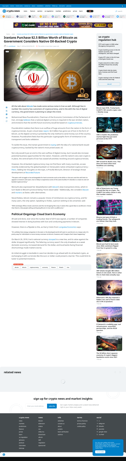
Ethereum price (21, 16)
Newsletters (40, 6)
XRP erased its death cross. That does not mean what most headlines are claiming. (108, 164)
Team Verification (63, 432)
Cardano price (82, 16)
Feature (32, 11)
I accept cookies (100, 452)
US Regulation (49, 11)
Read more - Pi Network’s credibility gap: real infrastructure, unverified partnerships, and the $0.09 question (109, 314)
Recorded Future (32, 172)
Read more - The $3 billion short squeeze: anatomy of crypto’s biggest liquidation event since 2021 (109, 343)
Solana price (56, 16)
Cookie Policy (81, 426)
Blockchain (41, 434)
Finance (53, 267)
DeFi (39, 440)
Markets (58, 11)
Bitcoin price (8, 16)
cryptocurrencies (75, 122)
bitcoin (55, 187)
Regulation (41, 443)
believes (26, 120)
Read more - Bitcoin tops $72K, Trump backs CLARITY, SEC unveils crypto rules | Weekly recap (109, 98)
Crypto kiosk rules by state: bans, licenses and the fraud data (107, 72)
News (25, 11)
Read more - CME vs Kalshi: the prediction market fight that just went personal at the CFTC (109, 125)
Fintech (61, 267)
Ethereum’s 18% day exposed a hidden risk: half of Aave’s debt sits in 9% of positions (108, 299)
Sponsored (41, 445)
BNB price (44, 16)
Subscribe (52, 406)
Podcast (21, 443)
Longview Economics (67, 227)
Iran (68, 267)
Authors (60, 434)
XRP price (33, 16)
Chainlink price (95, 16)
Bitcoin (24, 267)
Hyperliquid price (68, 16)
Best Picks (62, 6)
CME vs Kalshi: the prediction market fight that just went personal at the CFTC (107, 137)
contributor (12, 46)
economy (45, 267)
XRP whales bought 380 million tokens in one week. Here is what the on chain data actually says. (109, 273)
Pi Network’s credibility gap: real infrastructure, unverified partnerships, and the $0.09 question (108, 327)
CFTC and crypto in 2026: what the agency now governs (108, 45)
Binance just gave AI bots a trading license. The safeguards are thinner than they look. (108, 219)
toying (53, 145)
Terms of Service (82, 421)
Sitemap (21, 448)
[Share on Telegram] (6, 117)
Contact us (27, 6)
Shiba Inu (41, 432)
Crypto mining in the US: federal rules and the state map (109, 78)
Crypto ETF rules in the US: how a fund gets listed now (108, 58)
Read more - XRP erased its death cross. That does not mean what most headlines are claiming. (109, 151)
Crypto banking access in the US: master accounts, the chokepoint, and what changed (109, 51)
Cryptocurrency (34, 267)
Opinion (39, 11)
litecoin (86, 189)
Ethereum (41, 423)
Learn (81, 11)
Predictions (67, 11)
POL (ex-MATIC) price (108, 16)
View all (109, 84)
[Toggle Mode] (122, 6)
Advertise (47, 6)
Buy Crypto (6, 6)
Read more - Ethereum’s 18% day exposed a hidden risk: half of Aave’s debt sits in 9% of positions (109, 287)
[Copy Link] (6, 121)
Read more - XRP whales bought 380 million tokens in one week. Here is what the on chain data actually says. (109, 261)
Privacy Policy (81, 423)
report (46, 131)
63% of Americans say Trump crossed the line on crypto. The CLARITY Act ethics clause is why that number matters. (108, 191)
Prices (75, 11)
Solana (40, 426)
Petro (14, 169)
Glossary (69, 6)
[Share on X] (6, 111)
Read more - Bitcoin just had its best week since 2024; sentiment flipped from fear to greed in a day (109, 234)
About (33, 6)
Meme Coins (19, 6)
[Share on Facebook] (6, 107)
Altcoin (17, 267)
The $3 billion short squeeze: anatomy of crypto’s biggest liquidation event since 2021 (107, 355)
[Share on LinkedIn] (6, 114)
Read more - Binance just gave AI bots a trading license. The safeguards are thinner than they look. (109, 207)
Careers (60, 429)
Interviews (22, 445)
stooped (52, 239)
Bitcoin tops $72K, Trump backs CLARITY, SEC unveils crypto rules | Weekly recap (108, 110)
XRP (39, 429)
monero (18, 192)
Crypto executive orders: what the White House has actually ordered (108, 64)
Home (8, 34)
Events (12, 6)
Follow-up (54, 6)
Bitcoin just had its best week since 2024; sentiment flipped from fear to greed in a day (107, 246)
